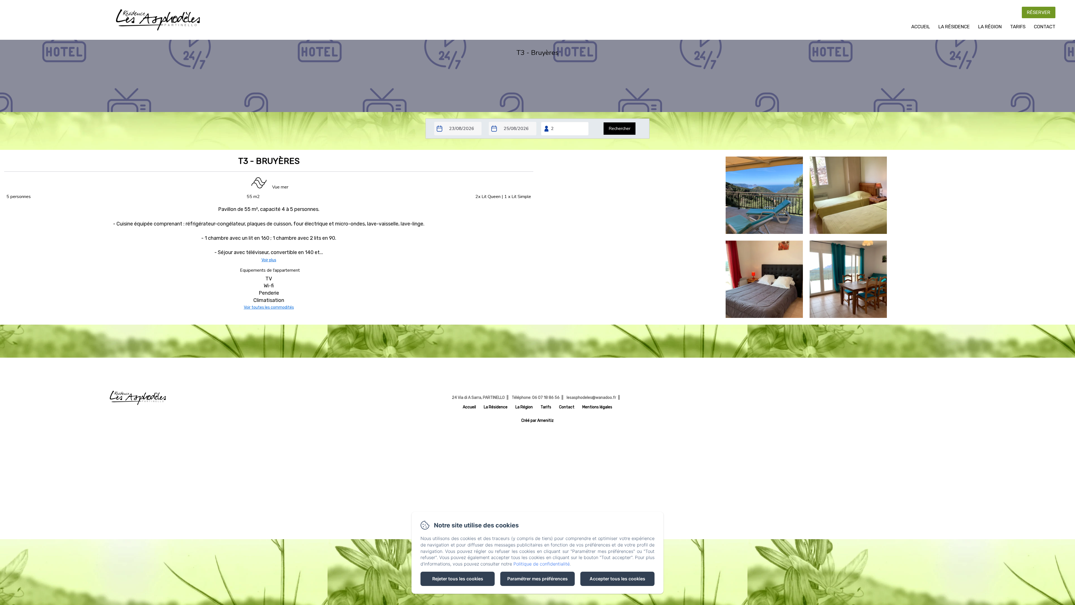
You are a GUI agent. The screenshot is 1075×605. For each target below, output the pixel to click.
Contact (1044, 26)
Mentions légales (597, 407)
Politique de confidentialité (541, 564)
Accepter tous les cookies (617, 578)
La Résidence (954, 26)
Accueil (920, 26)
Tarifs (1017, 26)
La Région (990, 26)
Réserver (1038, 12)
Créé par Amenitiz (537, 420)
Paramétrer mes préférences (537, 578)
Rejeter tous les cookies (457, 578)
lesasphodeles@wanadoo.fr (591, 397)
